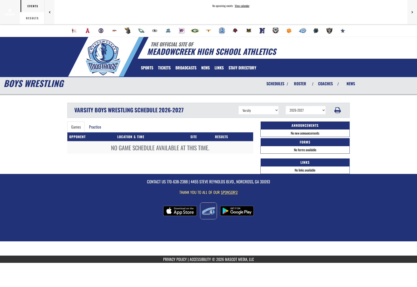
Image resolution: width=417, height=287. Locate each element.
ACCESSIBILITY (200, 259)
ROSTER (300, 83)
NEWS (351, 83)
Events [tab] (33, 6)
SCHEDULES (275, 83)
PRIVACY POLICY (175, 259)
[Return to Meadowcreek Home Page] (103, 57)
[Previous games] (49, 12)
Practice (95, 127)
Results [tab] (32, 18)
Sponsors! (229, 192)
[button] (338, 110)
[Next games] (412, 12)
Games (76, 127)
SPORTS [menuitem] (147, 68)
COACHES (325, 83)
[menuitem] (74, 31)
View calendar (242, 6)
